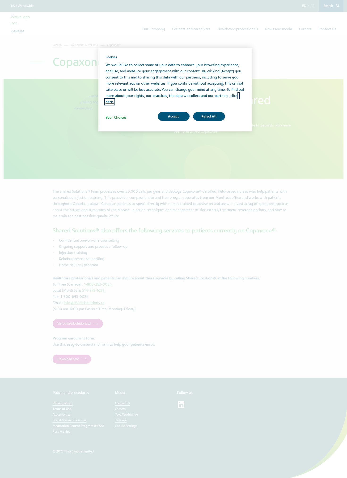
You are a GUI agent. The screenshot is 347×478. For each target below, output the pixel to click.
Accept (173, 116)
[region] (175, 89)
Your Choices (116, 117)
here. (110, 102)
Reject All (209, 116)
